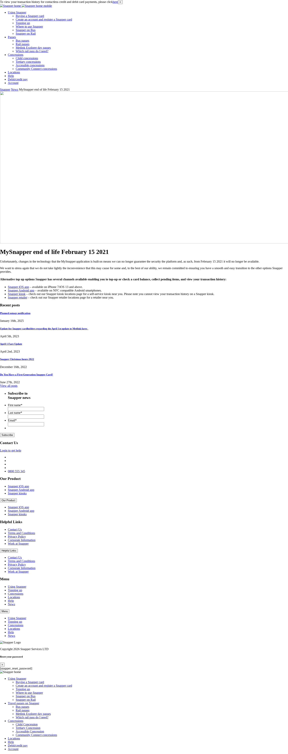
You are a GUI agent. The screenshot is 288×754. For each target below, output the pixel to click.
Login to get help (10, 450)
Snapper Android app (21, 489)
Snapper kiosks (17, 493)
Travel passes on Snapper (23, 703)
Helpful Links (9, 550)
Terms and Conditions (21, 533)
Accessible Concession (30, 731)
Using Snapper (17, 12)
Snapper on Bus (25, 30)
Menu (5, 611)
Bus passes (22, 40)
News (11, 604)
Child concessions (27, 58)
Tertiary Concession (28, 728)
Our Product (8, 500)
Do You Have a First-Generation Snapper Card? (26, 374)
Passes (12, 37)
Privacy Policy (17, 536)
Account (13, 83)
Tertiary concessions (28, 61)
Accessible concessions (30, 65)
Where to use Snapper (29, 26)
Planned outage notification (15, 313)
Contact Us (15, 529)
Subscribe (7, 435)
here (115, 2)
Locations (14, 72)
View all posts (8, 385)
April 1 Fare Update (11, 343)
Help (11, 75)
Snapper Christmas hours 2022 (17, 359)
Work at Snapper (18, 543)
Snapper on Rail (26, 33)
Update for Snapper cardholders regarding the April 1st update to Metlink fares (44, 328)
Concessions (15, 54)
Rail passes (22, 44)
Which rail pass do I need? (32, 51)
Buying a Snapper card (30, 16)
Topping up (23, 23)
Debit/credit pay (18, 79)
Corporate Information (21, 540)
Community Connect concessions (36, 68)
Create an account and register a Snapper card (44, 19)
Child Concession (27, 724)
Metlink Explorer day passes (33, 47)
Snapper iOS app (18, 486)
